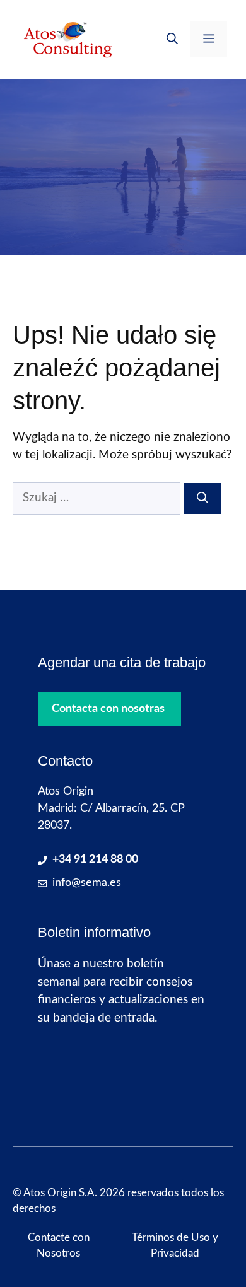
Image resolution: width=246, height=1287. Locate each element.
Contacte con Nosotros (59, 1245)
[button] (172, 39)
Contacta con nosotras (108, 708)
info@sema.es (86, 882)
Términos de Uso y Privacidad (175, 1245)
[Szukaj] (202, 498)
